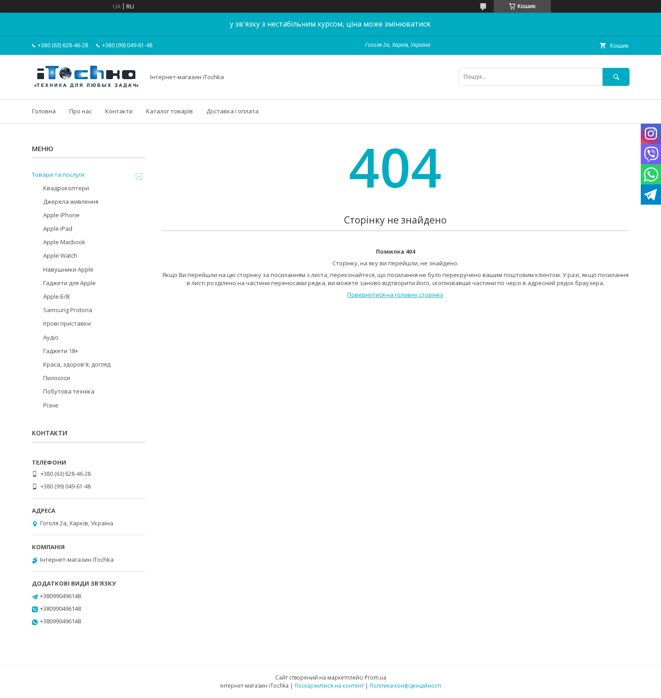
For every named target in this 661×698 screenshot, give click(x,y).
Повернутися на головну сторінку (395, 295)
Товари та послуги (58, 174)
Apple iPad (57, 228)
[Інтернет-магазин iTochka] (86, 88)
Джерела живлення (70, 201)
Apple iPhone (61, 215)
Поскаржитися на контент (329, 685)
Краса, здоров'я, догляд (77, 364)
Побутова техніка (68, 391)
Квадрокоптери (66, 188)
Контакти (119, 111)
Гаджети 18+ (60, 351)
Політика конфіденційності (405, 685)
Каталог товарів (169, 111)
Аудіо (50, 337)
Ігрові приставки (67, 323)
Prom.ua (375, 677)
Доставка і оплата (232, 111)
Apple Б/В (56, 296)
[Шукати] (616, 76)
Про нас (80, 111)
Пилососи (56, 378)
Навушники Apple (68, 269)
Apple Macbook (64, 242)
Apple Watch (60, 255)
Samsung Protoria (67, 310)
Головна (44, 111)
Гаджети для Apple (69, 283)
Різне (50, 405)
